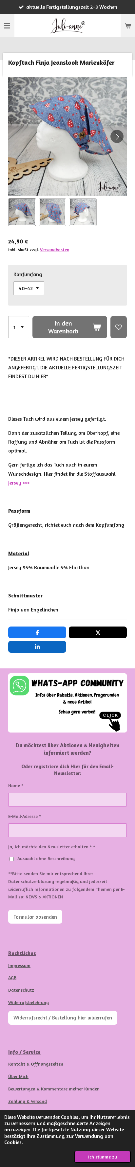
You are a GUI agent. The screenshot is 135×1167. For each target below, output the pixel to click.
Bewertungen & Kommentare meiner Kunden (54, 1088)
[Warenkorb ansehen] (128, 25)
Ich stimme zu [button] (102, 1156)
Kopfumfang (27, 274)
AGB (12, 977)
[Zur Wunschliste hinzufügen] (118, 327)
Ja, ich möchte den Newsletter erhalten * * (51, 846)
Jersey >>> (18, 482)
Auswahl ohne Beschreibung (46, 858)
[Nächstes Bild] (117, 136)
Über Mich (18, 1076)
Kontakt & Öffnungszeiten (35, 1064)
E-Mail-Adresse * (24, 816)
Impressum (19, 965)
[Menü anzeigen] (7, 25)
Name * (15, 785)
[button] (22, 212)
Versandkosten (54, 249)
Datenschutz (21, 990)
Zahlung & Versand (27, 1101)
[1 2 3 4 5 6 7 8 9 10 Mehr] (18, 327)
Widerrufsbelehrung (28, 1002)
